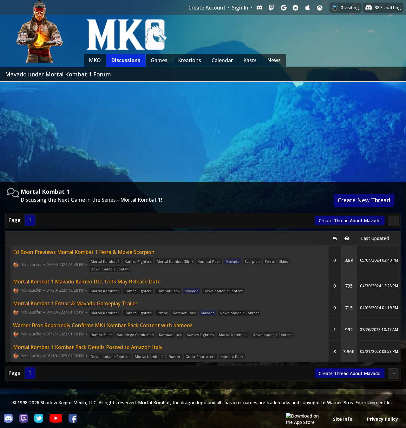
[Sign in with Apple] (307, 7)
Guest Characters (200, 356)
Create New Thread (364, 200)
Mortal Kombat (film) (175, 261)
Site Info (342, 419)
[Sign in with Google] (283, 7)
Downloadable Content (110, 269)
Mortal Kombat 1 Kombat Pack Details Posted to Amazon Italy (87, 347)
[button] (393, 221)
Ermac (162, 312)
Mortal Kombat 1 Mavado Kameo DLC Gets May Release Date (86, 281)
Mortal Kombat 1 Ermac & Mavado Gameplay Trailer (75, 303)
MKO (95, 60)
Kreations (189, 60)
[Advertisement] (203, 129)
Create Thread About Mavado (350, 220)
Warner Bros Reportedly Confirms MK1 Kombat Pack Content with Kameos (103, 325)
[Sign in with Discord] (259, 7)
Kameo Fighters (138, 261)
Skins (283, 261)
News (274, 60)
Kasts (250, 60)
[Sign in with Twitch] (271, 7)
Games (159, 60)
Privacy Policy (382, 419)
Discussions (125, 60)
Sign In (240, 7)
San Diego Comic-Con (135, 334)
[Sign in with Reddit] (295, 7)
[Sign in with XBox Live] (319, 7)
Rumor (174, 356)
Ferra (269, 261)
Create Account (207, 7)
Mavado (232, 261)
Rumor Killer (101, 334)
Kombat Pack (209, 261)
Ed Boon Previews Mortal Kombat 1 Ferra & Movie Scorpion (83, 252)
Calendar (222, 60)
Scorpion (252, 261)
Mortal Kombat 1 (105, 261)
